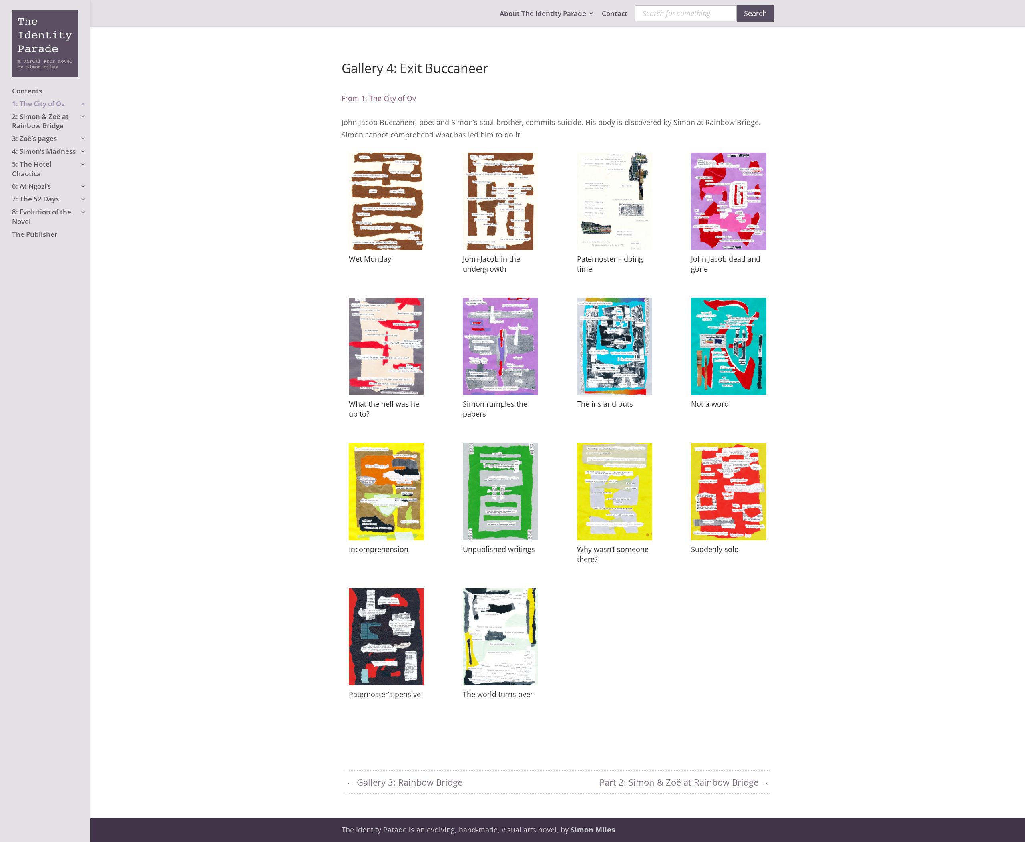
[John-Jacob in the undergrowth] (500, 247)
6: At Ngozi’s (31, 186)
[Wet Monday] (386, 247)
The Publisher (34, 234)
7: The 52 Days (35, 198)
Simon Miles (593, 829)
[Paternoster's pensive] (386, 682)
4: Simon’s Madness (44, 151)
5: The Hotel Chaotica (32, 168)
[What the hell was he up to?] (386, 392)
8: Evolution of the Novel (41, 216)
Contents (27, 90)
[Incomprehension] (386, 537)
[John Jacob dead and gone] (728, 247)
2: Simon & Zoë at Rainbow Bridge (40, 121)
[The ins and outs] (614, 392)
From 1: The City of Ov (379, 98)
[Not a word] (728, 392)
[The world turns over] (500, 682)
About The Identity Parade (543, 14)
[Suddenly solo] (728, 537)
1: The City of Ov (38, 103)
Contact (614, 14)
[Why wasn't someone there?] (614, 537)
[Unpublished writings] (500, 537)
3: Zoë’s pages (34, 138)
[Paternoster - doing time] (614, 247)
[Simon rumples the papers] (500, 392)
